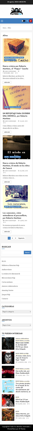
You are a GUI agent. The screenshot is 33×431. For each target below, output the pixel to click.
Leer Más (7, 82)
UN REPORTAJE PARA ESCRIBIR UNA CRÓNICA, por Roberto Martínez (16, 116)
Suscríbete (30, 21)
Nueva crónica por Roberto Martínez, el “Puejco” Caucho (15, 67)
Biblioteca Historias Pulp (10, 265)
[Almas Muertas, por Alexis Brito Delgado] (8, 414)
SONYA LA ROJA (24, 353)
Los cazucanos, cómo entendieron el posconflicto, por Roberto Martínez (15, 215)
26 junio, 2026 (21, 404)
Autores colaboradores (11, 57)
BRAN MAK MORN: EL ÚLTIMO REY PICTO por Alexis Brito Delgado (22, 346)
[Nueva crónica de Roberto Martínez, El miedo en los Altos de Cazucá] (16, 147)
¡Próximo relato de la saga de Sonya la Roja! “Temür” (23, 358)
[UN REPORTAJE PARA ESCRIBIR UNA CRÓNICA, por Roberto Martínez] (16, 97)
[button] (2, 21)
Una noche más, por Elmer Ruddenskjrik (23, 372)
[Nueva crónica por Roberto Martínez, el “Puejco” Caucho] (16, 50)
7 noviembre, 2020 (8, 73)
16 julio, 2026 (21, 375)
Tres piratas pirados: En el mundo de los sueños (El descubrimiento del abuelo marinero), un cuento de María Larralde (23, 389)
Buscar (6, 246)
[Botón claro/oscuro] (23, 21)
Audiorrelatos (7, 270)
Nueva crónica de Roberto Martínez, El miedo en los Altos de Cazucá (16, 166)
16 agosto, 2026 (22, 362)
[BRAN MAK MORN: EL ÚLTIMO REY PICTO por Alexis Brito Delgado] (8, 343)
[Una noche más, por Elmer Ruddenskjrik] (8, 372)
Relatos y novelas (10, 60)
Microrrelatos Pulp (8, 278)
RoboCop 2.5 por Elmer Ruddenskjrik (22, 400)
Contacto (5, 299)
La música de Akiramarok (11, 274)
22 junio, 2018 (24, 171)
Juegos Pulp (6, 295)
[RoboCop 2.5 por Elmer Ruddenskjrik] (8, 400)
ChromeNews (11, 429)
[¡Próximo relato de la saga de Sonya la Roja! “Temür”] (8, 358)
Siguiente (21, 238)
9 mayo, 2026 (21, 418)
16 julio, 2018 (23, 121)
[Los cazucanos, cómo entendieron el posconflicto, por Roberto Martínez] (16, 197)
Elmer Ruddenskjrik (10, 71)
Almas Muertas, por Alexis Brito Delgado (23, 415)
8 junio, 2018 (23, 220)
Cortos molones (7, 282)
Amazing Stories (7, 290)
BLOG (21, 57)
